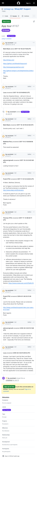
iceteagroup (8, 9)
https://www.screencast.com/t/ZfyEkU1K (21, 283)
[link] (11, 112)
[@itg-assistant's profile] (3, 43)
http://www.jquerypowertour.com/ (13, 67)
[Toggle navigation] (3, 3)
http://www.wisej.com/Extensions (13, 190)
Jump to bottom (6, 38)
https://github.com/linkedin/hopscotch (15, 63)
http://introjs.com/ (8, 60)
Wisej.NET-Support (23, 9)
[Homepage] (18, 3)
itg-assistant (9, 43)
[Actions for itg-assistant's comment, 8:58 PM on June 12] (33, 86)
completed (9, 380)
